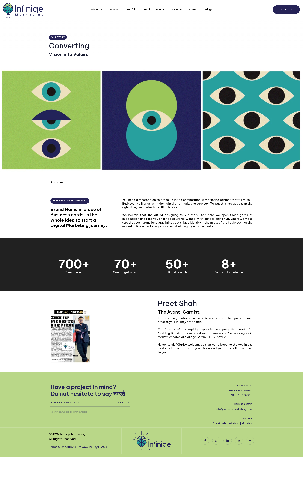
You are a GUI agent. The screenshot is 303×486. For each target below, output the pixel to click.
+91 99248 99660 (240, 390)
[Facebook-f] (205, 441)
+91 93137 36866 (240, 395)
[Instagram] (216, 441)
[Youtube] (239, 441)
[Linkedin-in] (227, 441)
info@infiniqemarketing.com (234, 409)
